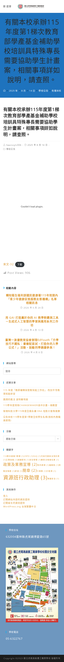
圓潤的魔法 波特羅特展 (15, 399)
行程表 (51, 471)
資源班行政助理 (25, 477)
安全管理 (35, 460)
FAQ (37, 456)
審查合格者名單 (50, 460)
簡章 (30, 470)
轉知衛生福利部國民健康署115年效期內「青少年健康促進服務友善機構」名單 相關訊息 (32, 299)
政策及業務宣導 (20, 464)
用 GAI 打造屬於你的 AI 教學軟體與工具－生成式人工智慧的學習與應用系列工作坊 (32, 321)
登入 (5, 495)
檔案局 (54, 465)
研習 (18, 471)
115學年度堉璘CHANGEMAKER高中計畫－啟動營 (30, 405)
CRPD (28, 456)
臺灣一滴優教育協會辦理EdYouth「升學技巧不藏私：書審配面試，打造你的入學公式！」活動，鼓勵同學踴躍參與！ (32, 344)
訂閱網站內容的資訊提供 (16, 499)
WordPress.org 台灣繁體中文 (19, 506)
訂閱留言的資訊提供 (14, 502)
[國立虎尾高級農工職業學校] (4, 90)
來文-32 (8, 264)
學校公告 (10, 149)
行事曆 (41, 471)
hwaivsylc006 (13, 145)
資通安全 (53, 478)
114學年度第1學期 (13, 456)
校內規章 (43, 465)
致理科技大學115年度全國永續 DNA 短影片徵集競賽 (31, 411)
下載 (19, 264)
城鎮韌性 (23, 460)
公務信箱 (12, 460)
